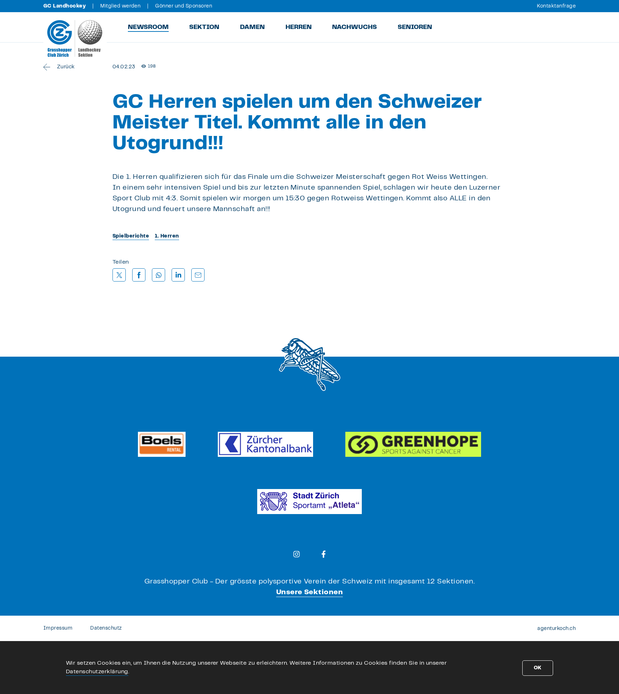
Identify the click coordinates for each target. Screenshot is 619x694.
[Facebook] (323, 554)
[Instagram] (296, 554)
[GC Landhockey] (75, 38)
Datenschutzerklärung (97, 671)
